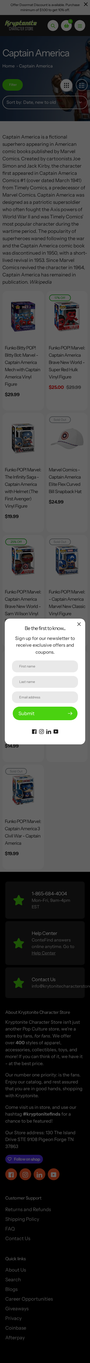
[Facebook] (34, 731)
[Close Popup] (79, 624)
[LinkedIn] (48, 731)
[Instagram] (41, 731)
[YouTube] (56, 731)
